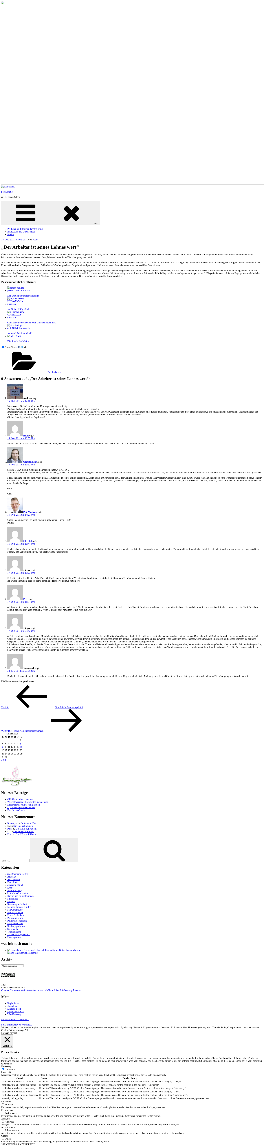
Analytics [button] (5, 1118)
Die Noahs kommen (23, 826)
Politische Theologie (17, 920)
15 (21, 747)
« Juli (3, 760)
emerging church (15, 885)
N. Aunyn (12, 823)
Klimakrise (12, 898)
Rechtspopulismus (16, 926)
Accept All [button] (22, 1030)
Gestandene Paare (29, 823)
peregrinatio (7, 191)
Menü (96, 223)
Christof (27, 541)
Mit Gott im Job (15, 909)
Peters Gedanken (15, 915)
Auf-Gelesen (13, 879)
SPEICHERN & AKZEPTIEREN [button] (18, 1144)
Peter (35, 239)
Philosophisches (15, 918)
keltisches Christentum (18, 893)
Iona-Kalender (31, 953)
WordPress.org (14, 1014)
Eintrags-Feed (14, 1008)
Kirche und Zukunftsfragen (20, 896)
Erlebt (10, 887)
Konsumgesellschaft (17, 904)
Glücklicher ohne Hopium (20, 799)
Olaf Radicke (30, 462)
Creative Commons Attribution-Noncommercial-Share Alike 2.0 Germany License (41, 990)
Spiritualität (12, 929)
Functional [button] (6, 1101)
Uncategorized (14, 937)
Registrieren (13, 1003)
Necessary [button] (6, 1066)
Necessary (10, 1069)
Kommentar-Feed (15, 1011)
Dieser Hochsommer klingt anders (23, 804)
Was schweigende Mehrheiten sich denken (27, 802)
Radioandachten (15, 923)
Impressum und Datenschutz (21, 231)
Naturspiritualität (15, 912)
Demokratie (13, 882)
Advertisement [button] (8, 1127)
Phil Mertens (30, 512)
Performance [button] (7, 1110)
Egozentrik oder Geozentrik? (21, 807)
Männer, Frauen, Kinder (19, 907)
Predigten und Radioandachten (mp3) (25, 229)
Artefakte (11, 876)
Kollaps (11, 901)
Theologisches (54, 372)
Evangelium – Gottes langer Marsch (62, 950)
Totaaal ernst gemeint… (18, 934)
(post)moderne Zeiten (17, 874)
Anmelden (12, 1006)
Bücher (10, 234)
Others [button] (4, 1135)
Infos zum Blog (14, 890)
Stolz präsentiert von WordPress (16, 1024)
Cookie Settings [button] (8, 1030)
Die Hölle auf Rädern (26, 828)
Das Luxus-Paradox (17, 810)
